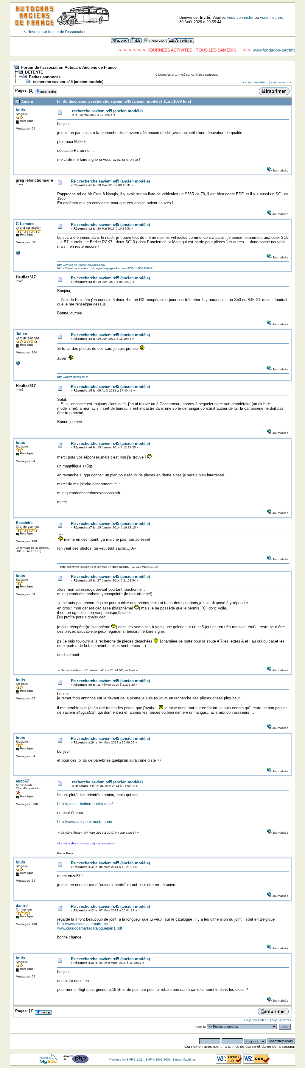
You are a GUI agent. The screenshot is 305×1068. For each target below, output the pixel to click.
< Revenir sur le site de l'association (55, 31)
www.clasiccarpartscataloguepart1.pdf (89, 928)
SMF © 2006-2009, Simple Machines (170, 1059)
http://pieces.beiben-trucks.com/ (85, 804)
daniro (22, 905)
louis (20, 110)
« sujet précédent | (255, 82)
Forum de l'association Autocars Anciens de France (68, 67)
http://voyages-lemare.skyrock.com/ (81, 264)
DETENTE (34, 72)
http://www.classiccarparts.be (82, 924)
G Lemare (25, 224)
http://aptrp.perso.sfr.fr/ (72, 376)
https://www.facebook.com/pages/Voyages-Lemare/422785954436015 (105, 268)
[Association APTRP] (18, 364)
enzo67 (22, 781)
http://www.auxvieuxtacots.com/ (84, 821)
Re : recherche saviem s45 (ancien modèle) (110, 181)
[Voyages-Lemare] (18, 254)
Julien (21, 334)
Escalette (24, 522)
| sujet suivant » (280, 82)
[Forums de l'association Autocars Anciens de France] (62, 28)
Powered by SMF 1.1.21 (126, 1059)
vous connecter (240, 17)
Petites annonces (44, 77)
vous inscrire (271, 17)
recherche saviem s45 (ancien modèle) (68, 81)
